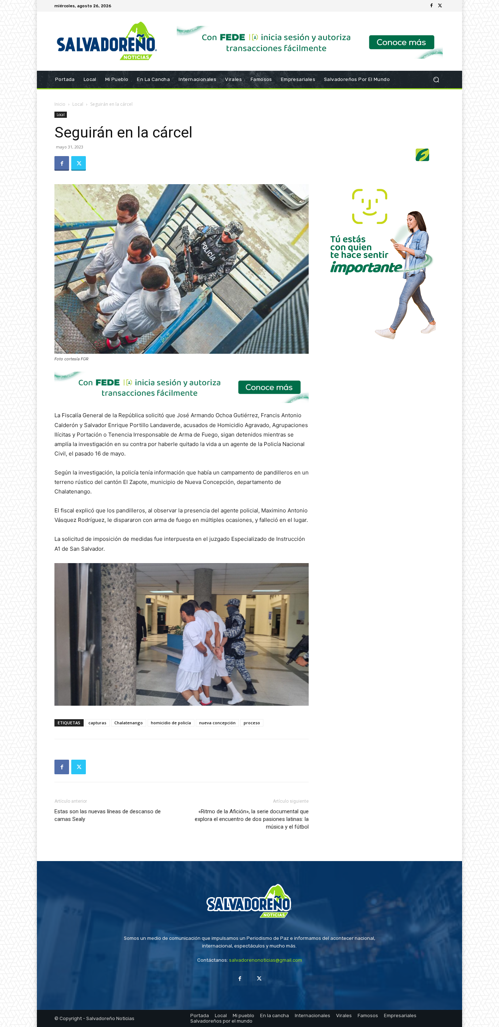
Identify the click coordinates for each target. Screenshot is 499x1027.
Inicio (59, 104)
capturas (97, 722)
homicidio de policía (171, 722)
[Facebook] (431, 5)
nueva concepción (217, 722)
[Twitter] (440, 5)
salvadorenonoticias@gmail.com (265, 960)
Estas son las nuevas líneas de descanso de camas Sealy (107, 815)
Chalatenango (128, 722)
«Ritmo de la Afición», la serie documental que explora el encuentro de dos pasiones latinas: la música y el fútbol (252, 819)
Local (77, 104)
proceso (252, 722)
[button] (436, 79)
